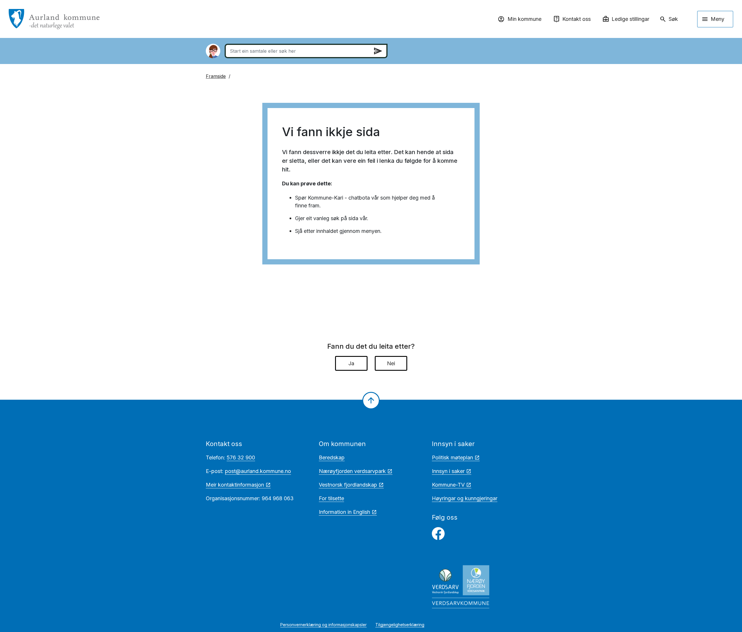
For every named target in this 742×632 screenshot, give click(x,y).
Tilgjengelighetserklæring (399, 624)
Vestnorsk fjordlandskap (348, 485)
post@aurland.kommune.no (258, 471)
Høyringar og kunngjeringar (464, 498)
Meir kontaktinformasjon (235, 485)
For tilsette (331, 498)
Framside (216, 76)
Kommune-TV (448, 485)
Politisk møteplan (452, 457)
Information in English (344, 512)
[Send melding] (378, 51)
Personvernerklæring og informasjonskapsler (323, 624)
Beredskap (332, 457)
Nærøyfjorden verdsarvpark (352, 471)
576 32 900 (241, 457)
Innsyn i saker (448, 471)
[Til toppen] (371, 400)
